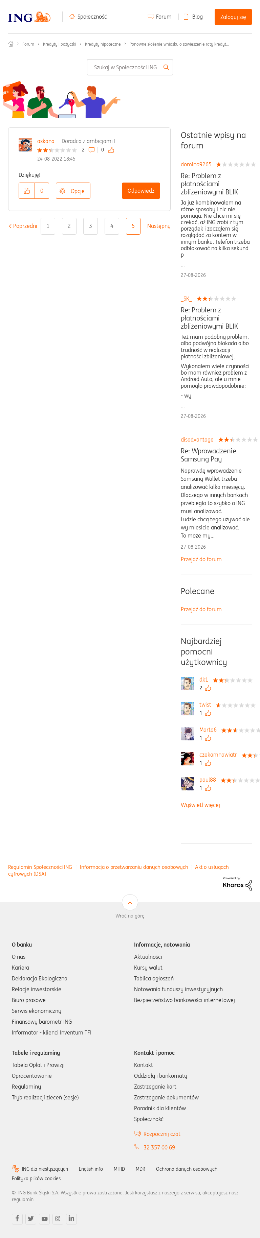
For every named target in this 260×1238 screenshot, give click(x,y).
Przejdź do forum (201, 559)
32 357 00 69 (159, 1147)
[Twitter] (30, 1219)
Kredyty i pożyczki (59, 44)
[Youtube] (44, 1219)
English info (91, 1169)
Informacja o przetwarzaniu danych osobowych (134, 867)
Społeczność (92, 16)
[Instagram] (57, 1219)
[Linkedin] (71, 1219)
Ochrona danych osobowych (186, 1169)
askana (46, 141)
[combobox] (130, 67)
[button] (27, 191)
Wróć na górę (130, 916)
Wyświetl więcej (200, 805)
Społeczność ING (11, 44)
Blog (197, 16)
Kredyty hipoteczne (103, 44)
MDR (140, 1169)
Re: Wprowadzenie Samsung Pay (208, 455)
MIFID (119, 1169)
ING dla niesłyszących (45, 1169)
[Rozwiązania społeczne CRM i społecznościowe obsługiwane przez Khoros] (237, 883)
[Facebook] (17, 1219)
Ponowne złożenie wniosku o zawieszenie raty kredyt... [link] (179, 44)
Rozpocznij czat (162, 1133)
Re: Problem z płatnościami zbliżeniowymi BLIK (209, 184)
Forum (164, 16)
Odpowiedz (141, 190)
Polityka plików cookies (36, 1178)
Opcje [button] (78, 191)
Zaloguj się (233, 17)
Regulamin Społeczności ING (40, 867)
